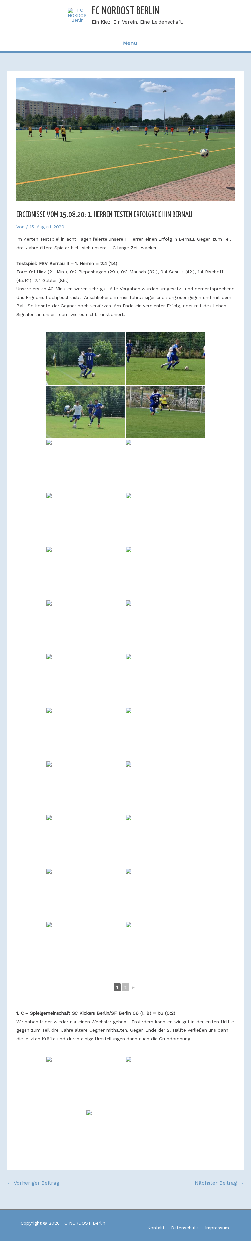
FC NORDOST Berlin (125, 11)
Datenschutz (185, 1227)
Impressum (217, 1227)
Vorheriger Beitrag (33, 1183)
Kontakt (156, 1227)
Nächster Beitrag (219, 1183)
